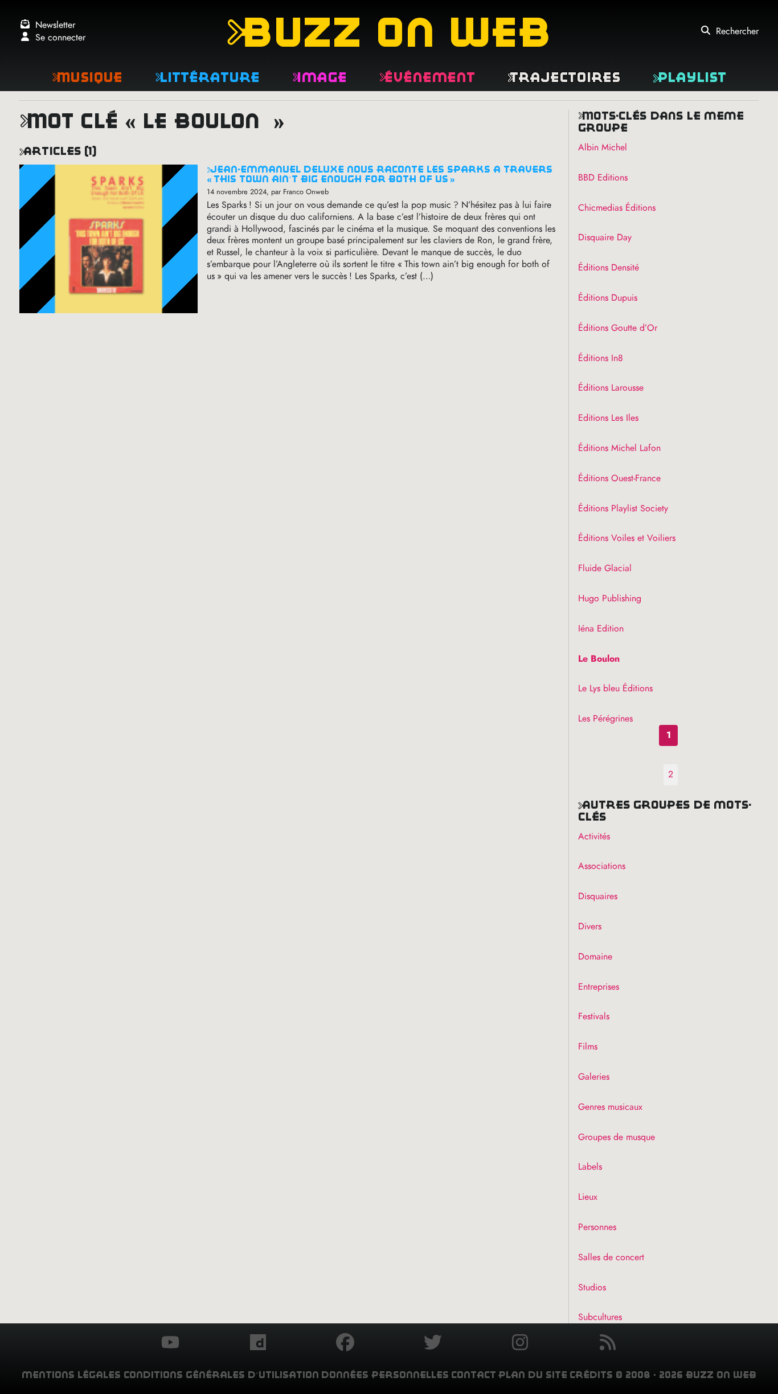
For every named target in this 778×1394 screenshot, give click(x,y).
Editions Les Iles (608, 417)
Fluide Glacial (605, 568)
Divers (589, 926)
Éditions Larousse (611, 387)
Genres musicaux (610, 1106)
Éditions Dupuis (607, 297)
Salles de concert (611, 1257)
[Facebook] (345, 1344)
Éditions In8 (600, 357)
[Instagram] (520, 1344)
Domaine (595, 956)
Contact (473, 1375)
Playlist (689, 77)
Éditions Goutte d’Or (617, 327)
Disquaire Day (605, 237)
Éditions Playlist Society (623, 508)
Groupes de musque (616, 1136)
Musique (87, 77)
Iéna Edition (601, 628)
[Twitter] (433, 1344)
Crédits (591, 1375)
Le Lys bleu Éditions (615, 688)
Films (587, 1046)
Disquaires (597, 896)
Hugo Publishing (609, 598)
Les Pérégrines (605, 718)
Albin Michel (602, 147)
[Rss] (608, 1344)
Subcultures (600, 1316)
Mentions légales (71, 1375)
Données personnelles (385, 1375)
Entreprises (598, 986)
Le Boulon (599, 658)
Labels (590, 1166)
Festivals (593, 1016)
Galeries (593, 1076)
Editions (603, 177)
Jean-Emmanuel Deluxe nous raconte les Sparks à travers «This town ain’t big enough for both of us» (379, 174)
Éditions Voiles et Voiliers (626, 537)
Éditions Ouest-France (619, 478)
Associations (601, 865)
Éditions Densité (608, 267)
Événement (427, 77)
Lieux (587, 1196)
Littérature (207, 77)
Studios (592, 1287)
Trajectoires (563, 77)
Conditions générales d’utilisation (221, 1375)
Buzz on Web (388, 32)
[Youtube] (170, 1344)
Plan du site (532, 1375)
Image (319, 77)
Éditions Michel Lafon (619, 447)
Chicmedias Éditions (617, 207)
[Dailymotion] (258, 1344)
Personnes (597, 1226)
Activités (594, 836)
